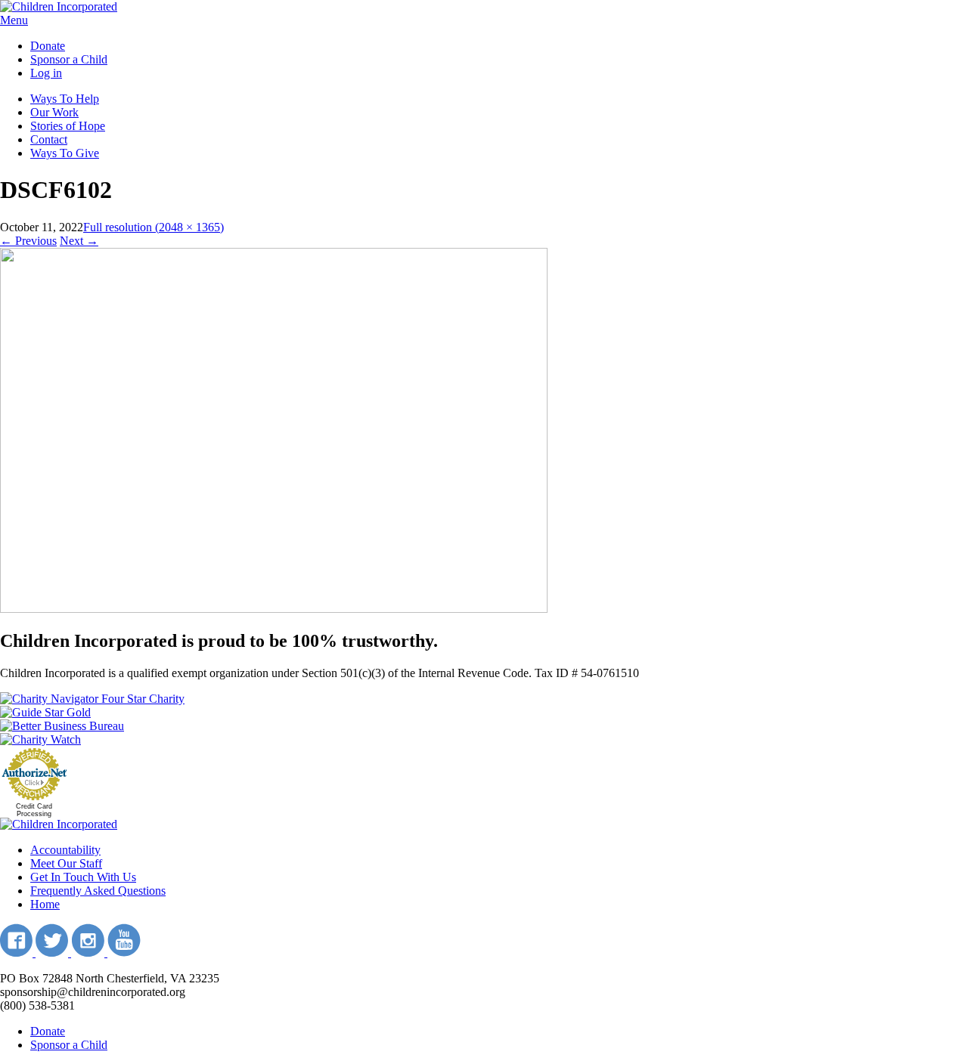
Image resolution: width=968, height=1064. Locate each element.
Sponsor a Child (68, 59)
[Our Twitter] (53, 952)
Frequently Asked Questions (98, 890)
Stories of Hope (67, 125)
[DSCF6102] (274, 608)
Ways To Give (64, 153)
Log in (46, 72)
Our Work (54, 112)
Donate (47, 45)
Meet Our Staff (66, 863)
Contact (48, 139)
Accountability (65, 849)
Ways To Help (64, 98)
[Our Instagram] (89, 952)
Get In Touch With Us (83, 877)
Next (79, 240)
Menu (14, 20)
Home (45, 904)
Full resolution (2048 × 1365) (153, 227)
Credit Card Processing (34, 810)
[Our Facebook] (18, 952)
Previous (28, 240)
